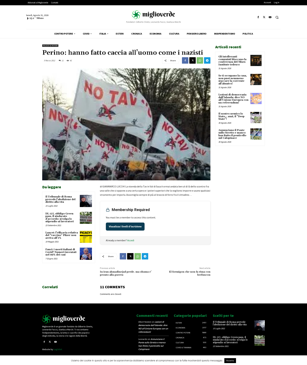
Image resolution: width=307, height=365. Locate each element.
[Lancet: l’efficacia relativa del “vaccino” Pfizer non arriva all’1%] (86, 237)
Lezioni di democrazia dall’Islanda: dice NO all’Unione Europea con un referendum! (233, 98)
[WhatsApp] (200, 60)
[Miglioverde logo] (68, 319)
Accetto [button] (230, 360)
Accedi (130, 240)
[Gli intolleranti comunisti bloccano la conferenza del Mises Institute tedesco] (256, 60)
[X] (264, 17)
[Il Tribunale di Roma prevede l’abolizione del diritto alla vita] (86, 201)
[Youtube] (270, 17)
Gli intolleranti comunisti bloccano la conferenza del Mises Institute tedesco (232, 60)
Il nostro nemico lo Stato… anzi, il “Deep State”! (231, 116)
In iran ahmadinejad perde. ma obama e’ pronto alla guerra (125, 273)
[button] (277, 17)
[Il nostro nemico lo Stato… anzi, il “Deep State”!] (256, 117)
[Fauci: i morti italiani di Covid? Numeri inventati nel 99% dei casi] (86, 254)
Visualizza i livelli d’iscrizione (125, 226)
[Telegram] (207, 60)
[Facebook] (258, 17)
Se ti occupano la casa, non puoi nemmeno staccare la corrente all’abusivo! (232, 79)
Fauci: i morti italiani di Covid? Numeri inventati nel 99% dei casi (60, 252)
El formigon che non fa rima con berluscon (189, 273)
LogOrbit (58, 349)
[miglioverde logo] (153, 14)
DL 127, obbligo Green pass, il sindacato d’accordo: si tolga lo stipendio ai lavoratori (59, 217)
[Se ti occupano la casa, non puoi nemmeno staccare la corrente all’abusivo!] (256, 79)
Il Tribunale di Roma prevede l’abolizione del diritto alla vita (60, 199)
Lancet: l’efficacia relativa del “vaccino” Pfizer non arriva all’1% (61, 235)
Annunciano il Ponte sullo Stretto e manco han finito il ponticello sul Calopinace (232, 134)
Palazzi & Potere (50, 46)
